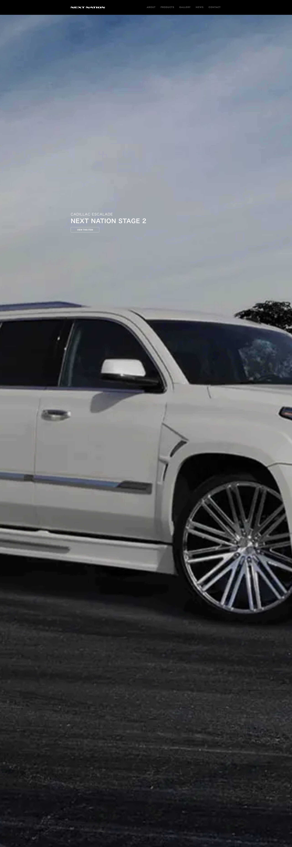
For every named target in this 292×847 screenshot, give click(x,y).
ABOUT (151, 7)
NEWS (200, 7)
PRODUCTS (167, 7)
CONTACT (215, 7)
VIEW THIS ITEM (85, 230)
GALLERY (185, 7)
